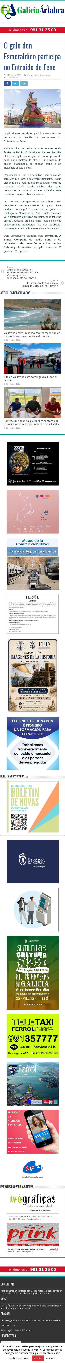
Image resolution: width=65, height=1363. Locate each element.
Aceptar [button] (38, 1358)
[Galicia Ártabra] (32, 11)
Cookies (27, 1330)
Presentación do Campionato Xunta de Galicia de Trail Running (40, 283)
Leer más (51, 1358)
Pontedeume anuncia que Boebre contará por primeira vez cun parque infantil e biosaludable (32, 422)
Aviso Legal (6, 1330)
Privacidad (17, 1330)
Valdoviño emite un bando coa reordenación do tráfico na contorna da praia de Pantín (32, 334)
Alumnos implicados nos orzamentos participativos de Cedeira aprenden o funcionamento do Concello (22, 272)
